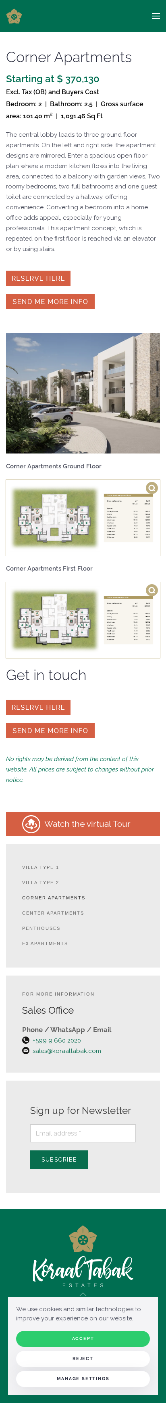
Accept (83, 1338)
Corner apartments (53, 897)
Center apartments (53, 913)
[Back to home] (14, 16)
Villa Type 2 (40, 882)
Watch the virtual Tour (88, 824)
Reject (83, 1358)
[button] (156, 16)
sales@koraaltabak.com (67, 1051)
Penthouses (41, 928)
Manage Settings (83, 1378)
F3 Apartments (45, 943)
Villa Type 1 (40, 867)
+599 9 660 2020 (57, 1040)
